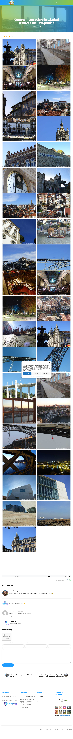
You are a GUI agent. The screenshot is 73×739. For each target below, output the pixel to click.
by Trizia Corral (35, 26)
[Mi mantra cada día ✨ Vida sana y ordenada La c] (69, 712)
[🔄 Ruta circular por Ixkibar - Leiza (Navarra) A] (60, 712)
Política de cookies (33, 376)
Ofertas (62, 2)
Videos (56, 2)
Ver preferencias (46, 373)
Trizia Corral (12, 601)
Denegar (36, 373)
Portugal (40, 15)
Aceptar (27, 373)
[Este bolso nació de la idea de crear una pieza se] (60, 708)
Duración (37, 2)
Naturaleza (50, 2)
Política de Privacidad (39, 376)
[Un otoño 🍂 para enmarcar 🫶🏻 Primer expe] (56, 712)
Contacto (69, 2)
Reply (11, 595)
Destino (43, 2)
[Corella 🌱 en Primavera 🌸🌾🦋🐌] (69, 708)
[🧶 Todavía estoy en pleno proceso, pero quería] (56, 708)
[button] (49, 362)
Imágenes (34, 15)
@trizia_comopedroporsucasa (47, 703)
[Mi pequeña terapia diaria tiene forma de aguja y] (64, 708)
